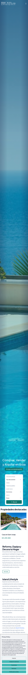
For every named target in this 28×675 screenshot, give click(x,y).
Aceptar (14, 658)
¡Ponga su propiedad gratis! (14, 469)
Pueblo (8, 482)
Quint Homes (20, 628)
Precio (8, 495)
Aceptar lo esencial (14, 661)
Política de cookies (14, 671)
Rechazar (14, 668)
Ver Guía (6, 571)
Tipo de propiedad (10, 476)
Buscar (15, 502)
